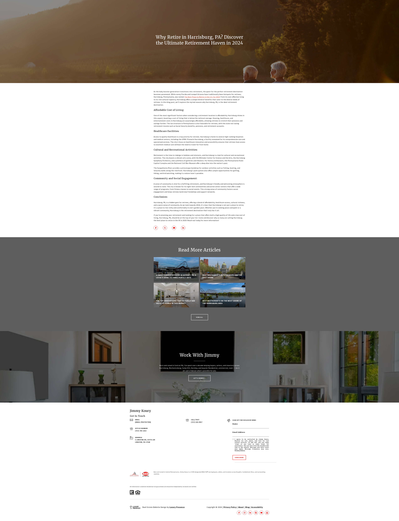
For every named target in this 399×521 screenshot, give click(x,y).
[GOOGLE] (256, 513)
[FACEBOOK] (239, 513)
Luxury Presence (177, 507)
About (241, 507)
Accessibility (257, 507)
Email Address (239, 432)
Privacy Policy (240, 450)
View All (199, 317)
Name (235, 424)
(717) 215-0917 (196, 422)
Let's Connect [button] (199, 378)
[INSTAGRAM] (245, 513)
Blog (247, 507)
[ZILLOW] (267, 513)
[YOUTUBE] (261, 513)
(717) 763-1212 (140, 431)
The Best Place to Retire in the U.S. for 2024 (202, 97)
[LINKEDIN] (250, 513)
